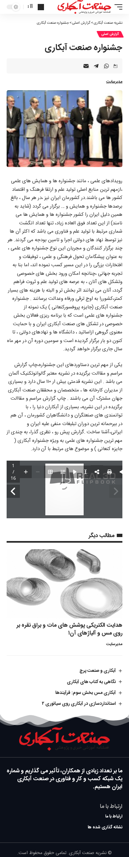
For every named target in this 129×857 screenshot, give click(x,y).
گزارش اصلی (110, 34)
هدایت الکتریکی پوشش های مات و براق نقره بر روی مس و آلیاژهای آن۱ (69, 629)
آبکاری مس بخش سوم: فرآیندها (85, 693)
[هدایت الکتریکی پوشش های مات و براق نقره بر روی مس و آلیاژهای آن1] (64, 583)
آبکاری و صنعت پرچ (97, 671)
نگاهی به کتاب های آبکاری (91, 682)
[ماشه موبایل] (116, 7)
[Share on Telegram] (96, 66)
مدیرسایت (114, 81)
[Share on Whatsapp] (106, 66)
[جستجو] (41, 7)
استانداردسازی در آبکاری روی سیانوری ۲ (79, 704)
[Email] (86, 66)
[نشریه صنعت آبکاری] (84, 7)
